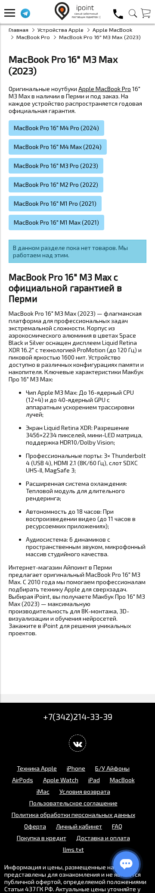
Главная (18, 29)
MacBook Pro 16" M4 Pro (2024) (56, 127)
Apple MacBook (112, 29)
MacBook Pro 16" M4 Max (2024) (58, 146)
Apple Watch (60, 779)
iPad (94, 779)
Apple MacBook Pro (104, 88)
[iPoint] (78, 17)
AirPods (22, 779)
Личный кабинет (79, 826)
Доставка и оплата (103, 837)
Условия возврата (84, 791)
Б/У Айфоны (112, 768)
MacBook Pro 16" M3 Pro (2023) (56, 165)
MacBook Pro (33, 37)
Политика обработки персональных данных (73, 814)
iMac (43, 791)
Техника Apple (37, 768)
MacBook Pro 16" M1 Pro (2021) (55, 203)
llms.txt (73, 849)
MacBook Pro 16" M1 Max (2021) (56, 222)
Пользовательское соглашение (73, 803)
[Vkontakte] (77, 743)
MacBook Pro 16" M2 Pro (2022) (56, 184)
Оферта (35, 826)
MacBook (122, 779)
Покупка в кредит (41, 837)
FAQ (117, 826)
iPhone (76, 768)
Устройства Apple (60, 29)
